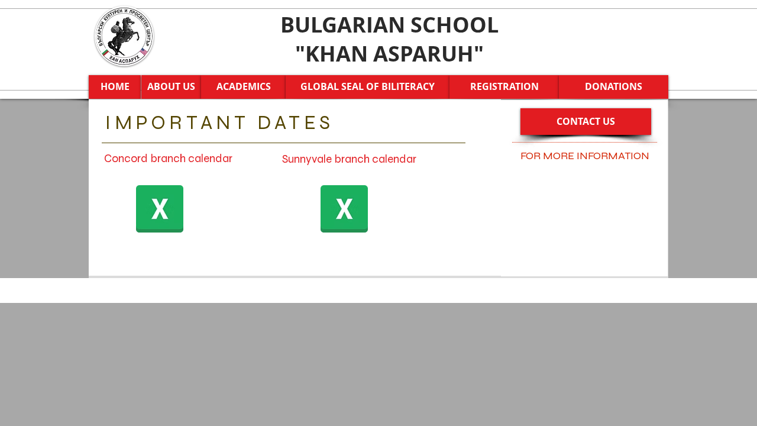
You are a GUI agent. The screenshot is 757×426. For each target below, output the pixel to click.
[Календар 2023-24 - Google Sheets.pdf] (159, 210)
